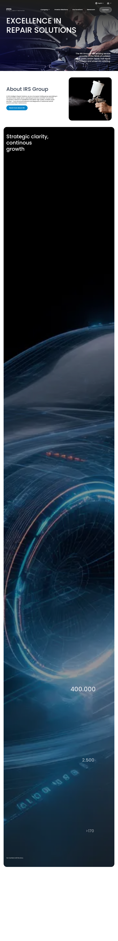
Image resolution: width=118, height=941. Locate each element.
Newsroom (91, 9)
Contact (105, 10)
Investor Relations (61, 9)
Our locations (77, 9)
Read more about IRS (17, 108)
